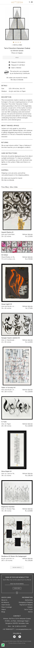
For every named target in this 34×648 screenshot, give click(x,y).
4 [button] (18, 42)
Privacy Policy (13, 643)
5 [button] (20, 42)
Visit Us (30, 612)
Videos (3, 609)
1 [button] (13, 42)
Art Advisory (5, 602)
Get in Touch (28, 609)
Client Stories (5, 605)
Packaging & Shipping (26, 602)
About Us (4, 600)
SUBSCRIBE (17, 588)
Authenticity (29, 600)
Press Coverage (6, 607)
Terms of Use (21, 643)
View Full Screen (17, 45)
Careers (30, 607)
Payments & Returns (26, 605)
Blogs (3, 612)
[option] (17, 23)
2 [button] (15, 42)
